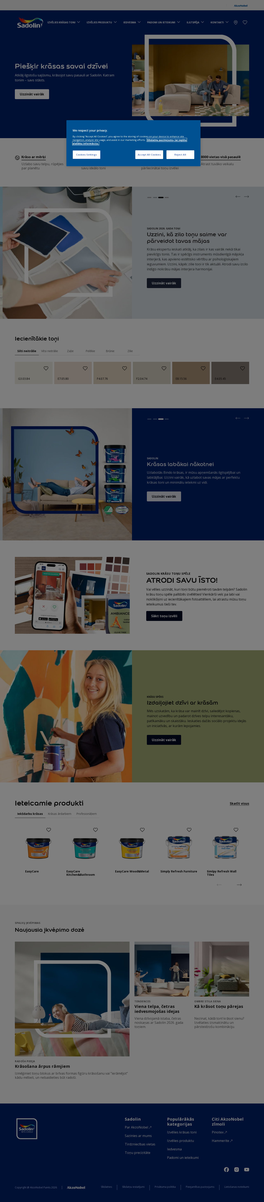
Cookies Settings (86, 154)
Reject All (180, 154)
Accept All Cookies (149, 154)
